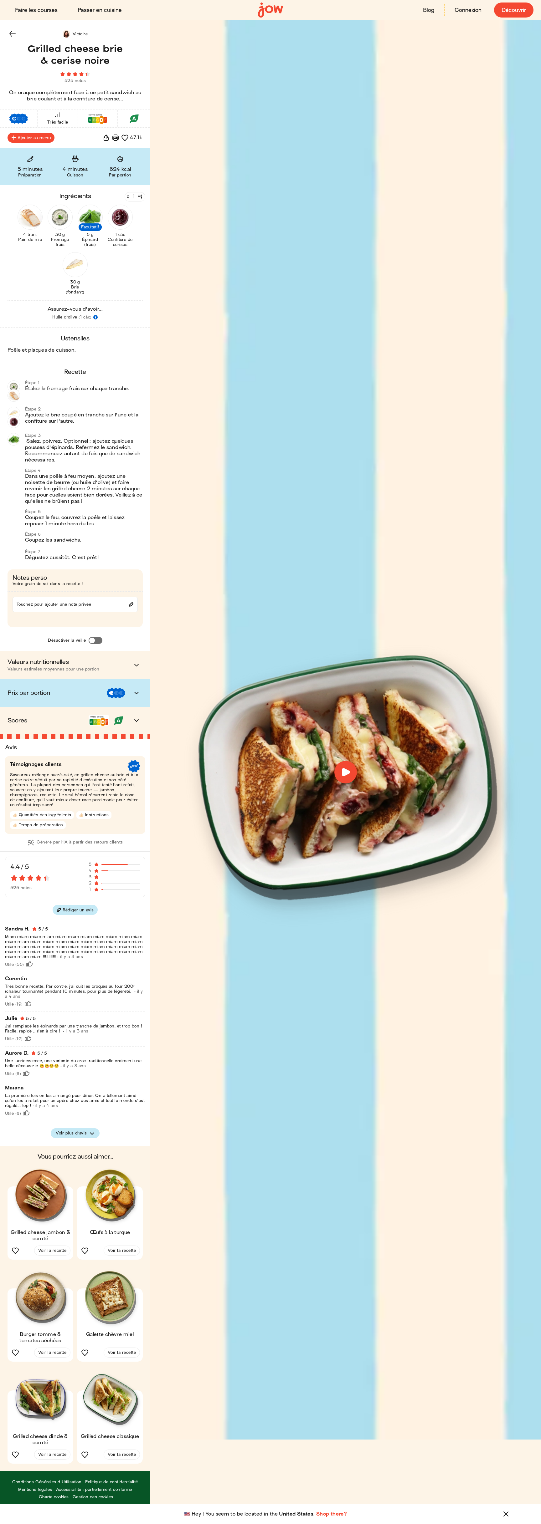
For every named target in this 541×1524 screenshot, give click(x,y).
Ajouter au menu (34, 137)
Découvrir (514, 10)
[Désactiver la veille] (95, 640)
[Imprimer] (115, 137)
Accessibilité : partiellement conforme (94, 1489)
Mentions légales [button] (35, 1489)
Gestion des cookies (93, 1497)
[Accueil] (270, 10)
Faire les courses (36, 10)
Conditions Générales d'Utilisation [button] (46, 1482)
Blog (428, 10)
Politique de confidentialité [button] (111, 1482)
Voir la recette (52, 1250)
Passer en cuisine (100, 10)
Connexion (468, 10)
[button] (13, 34)
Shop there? (331, 1514)
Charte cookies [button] (54, 1497)
